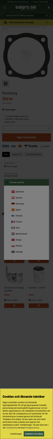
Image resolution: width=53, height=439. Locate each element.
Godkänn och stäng (34, 434)
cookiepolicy (11, 427)
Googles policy (32, 427)
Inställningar (16, 434)
